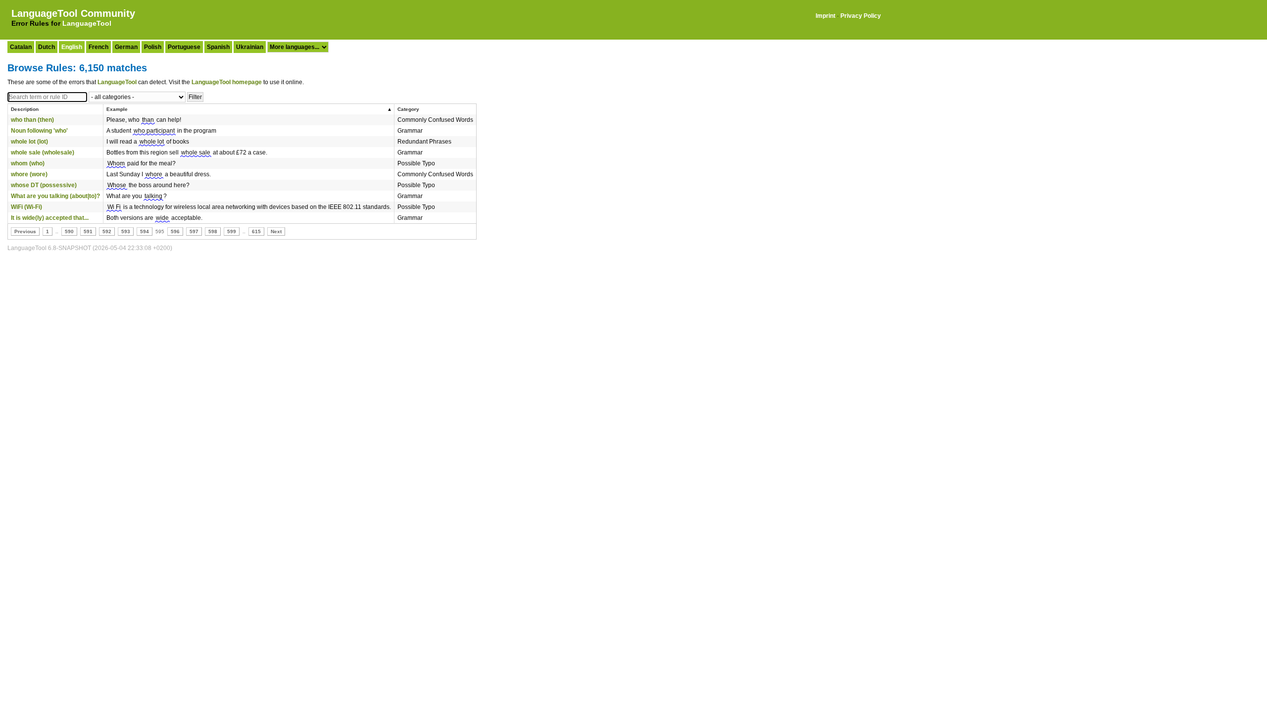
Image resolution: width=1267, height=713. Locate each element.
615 (256, 231)
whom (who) (28, 163)
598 (212, 231)
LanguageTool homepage (227, 82)
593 (125, 231)
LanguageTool (86, 23)
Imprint (825, 15)
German (126, 47)
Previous (25, 231)
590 (69, 231)
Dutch (46, 47)
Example (117, 109)
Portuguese (184, 47)
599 (231, 231)
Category (408, 109)
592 (106, 231)
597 (194, 231)
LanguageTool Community (73, 13)
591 (88, 231)
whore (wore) (29, 174)
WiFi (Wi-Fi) (26, 207)
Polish (152, 47)
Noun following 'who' (39, 130)
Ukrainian (249, 47)
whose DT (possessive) (44, 185)
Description (25, 109)
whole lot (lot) (29, 141)
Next (276, 231)
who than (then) (32, 119)
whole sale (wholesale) (42, 152)
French (98, 47)
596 (175, 231)
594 (144, 231)
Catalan (21, 47)
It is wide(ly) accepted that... (50, 217)
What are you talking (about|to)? (55, 196)
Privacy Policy (860, 15)
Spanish (218, 47)
